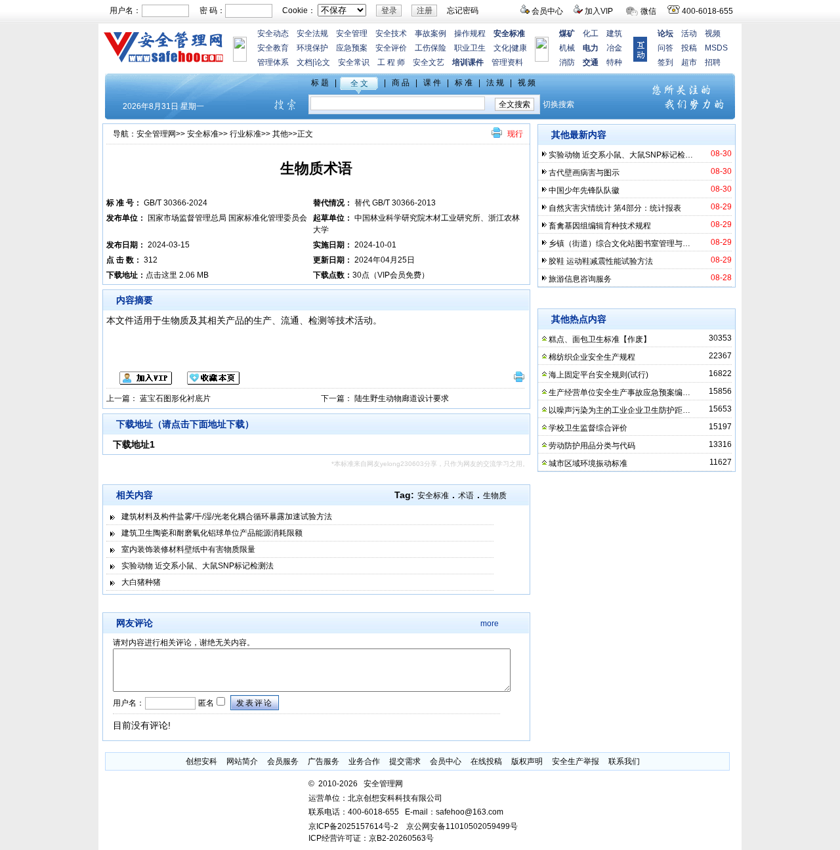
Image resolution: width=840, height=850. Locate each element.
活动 (689, 33)
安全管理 (352, 33)
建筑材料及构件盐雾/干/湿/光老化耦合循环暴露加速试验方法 (226, 516)
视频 (713, 33)
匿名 (205, 703)
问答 (665, 48)
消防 (567, 62)
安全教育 (273, 48)
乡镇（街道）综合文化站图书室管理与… (619, 243)
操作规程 (470, 33)
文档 (304, 62)
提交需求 (405, 761)
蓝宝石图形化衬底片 (175, 398)
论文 (322, 62)
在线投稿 (486, 761)
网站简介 (242, 761)
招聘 (713, 62)
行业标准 (245, 133)
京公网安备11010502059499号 (462, 826)
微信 (648, 11)
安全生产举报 (575, 761)
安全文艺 (428, 62)
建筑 (614, 33)
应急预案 (352, 48)
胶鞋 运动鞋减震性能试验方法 (601, 261)
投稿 (689, 48)
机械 (567, 48)
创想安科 (201, 761)
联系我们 (624, 761)
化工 (590, 33)
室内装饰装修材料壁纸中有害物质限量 (188, 549)
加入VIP (599, 11)
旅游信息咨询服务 (580, 279)
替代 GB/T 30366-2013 (395, 202)
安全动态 (273, 33)
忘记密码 (462, 10)
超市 (689, 62)
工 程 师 (391, 62)
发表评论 (254, 703)
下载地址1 (134, 444)
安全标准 (203, 133)
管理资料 (507, 62)
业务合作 (364, 761)
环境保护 (312, 48)
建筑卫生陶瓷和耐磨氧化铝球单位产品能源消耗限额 (212, 533)
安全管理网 (156, 133)
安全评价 (391, 48)
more (489, 623)
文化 (501, 48)
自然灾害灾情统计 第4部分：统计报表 (615, 208)
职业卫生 (470, 48)
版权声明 (527, 761)
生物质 (495, 495)
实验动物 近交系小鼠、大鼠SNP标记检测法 (197, 565)
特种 (614, 62)
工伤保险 (430, 48)
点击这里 (161, 275)
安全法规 (312, 33)
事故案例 (430, 33)
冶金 (614, 48)
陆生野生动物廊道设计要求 (401, 398)
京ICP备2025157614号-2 (353, 826)
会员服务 (283, 761)
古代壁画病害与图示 (584, 172)
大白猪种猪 (141, 582)
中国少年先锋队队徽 (584, 190)
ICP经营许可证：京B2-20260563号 (371, 838)
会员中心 (547, 11)
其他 (280, 133)
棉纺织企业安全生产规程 (592, 357)
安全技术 (391, 33)
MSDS (716, 48)
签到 (665, 62)
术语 (466, 495)
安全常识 (353, 62)
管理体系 (273, 62)
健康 (519, 48)
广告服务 (323, 761)
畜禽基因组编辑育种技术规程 (600, 225)
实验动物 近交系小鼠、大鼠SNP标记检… (621, 154)
